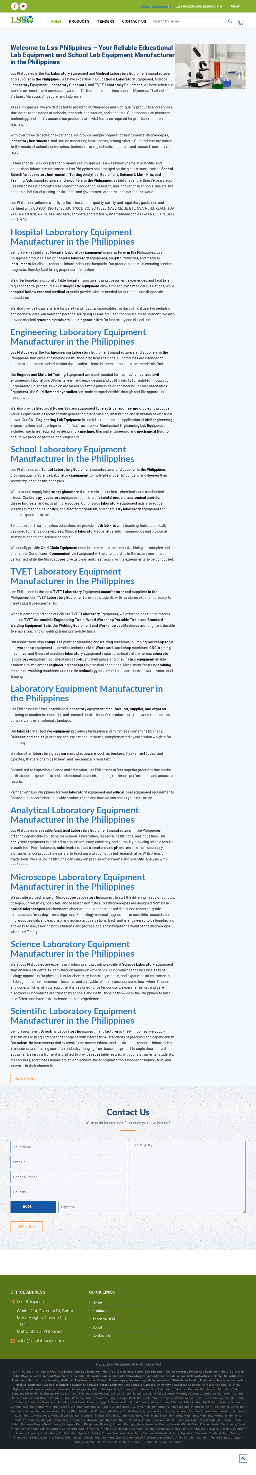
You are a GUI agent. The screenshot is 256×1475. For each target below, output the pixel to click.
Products (79, 21)
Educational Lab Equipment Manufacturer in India (98, 1371)
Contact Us (134, 21)
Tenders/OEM (103, 1319)
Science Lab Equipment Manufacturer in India (190, 1376)
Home (56, 21)
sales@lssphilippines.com (40, 1340)
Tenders (105, 21)
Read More (25, 1078)
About (235, 6)
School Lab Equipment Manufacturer (161, 1371)
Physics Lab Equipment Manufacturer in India (53, 1376)
